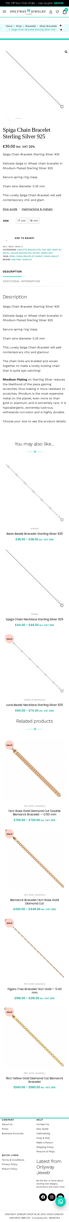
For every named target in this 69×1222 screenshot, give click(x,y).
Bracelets (30, 26)
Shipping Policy (45, 1147)
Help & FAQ (43, 1138)
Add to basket (25, 238)
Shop (19, 26)
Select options (34, 719)
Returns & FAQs (45, 1151)
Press (5, 1128)
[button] (4, 12)
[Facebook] (43, 1197)
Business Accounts (13, 1133)
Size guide (10, 209)
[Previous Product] (60, 25)
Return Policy (9, 1168)
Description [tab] (12, 271)
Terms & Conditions (13, 1159)
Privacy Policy (9, 1164)
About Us (7, 1124)
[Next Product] (60, 30)
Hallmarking (43, 1133)
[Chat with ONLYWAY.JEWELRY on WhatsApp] (60, 1201)
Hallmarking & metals (37, 209)
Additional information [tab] (21, 281)
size (6, 220)
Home (9, 26)
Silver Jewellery (43, 253)
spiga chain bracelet (21, 256)
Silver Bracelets (48, 26)
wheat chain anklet (47, 256)
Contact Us (42, 1124)
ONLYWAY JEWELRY (21, 259)
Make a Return (44, 1142)
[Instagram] (52, 1197)
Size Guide (42, 1128)
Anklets (22, 249)
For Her (46, 249)
